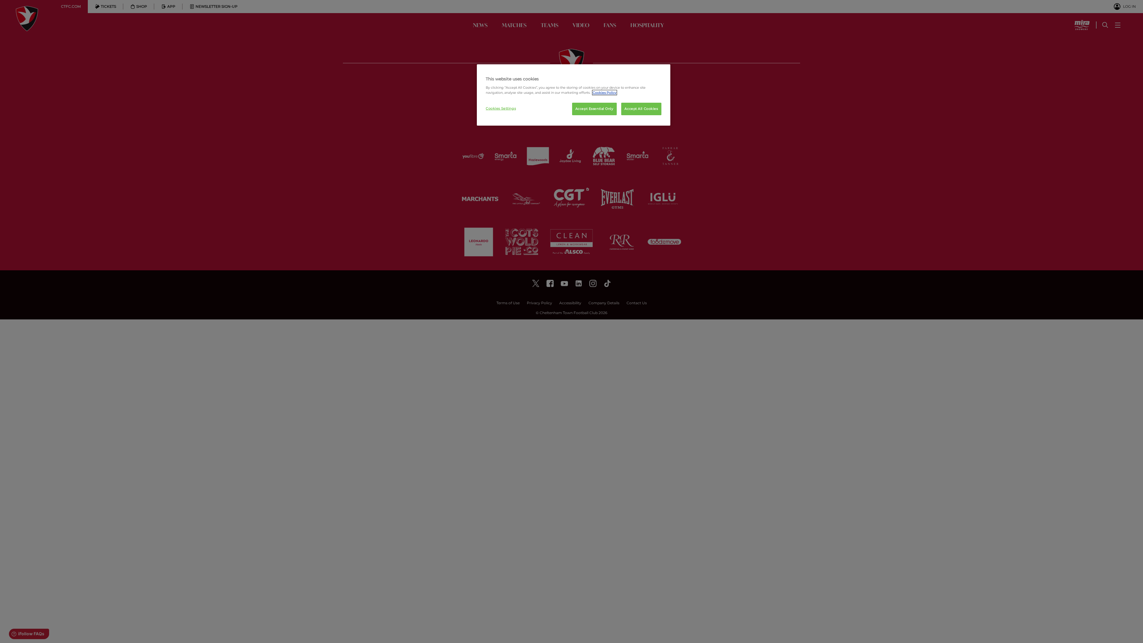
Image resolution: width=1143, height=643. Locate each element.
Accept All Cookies (641, 109)
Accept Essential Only (594, 109)
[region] (573, 95)
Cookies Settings (501, 108)
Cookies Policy (604, 92)
